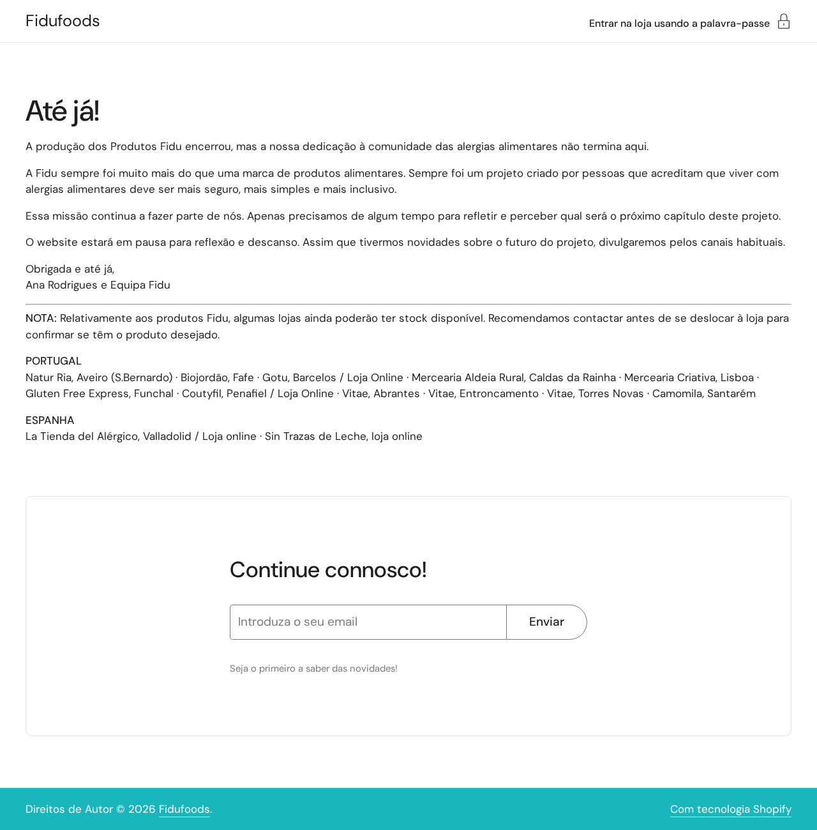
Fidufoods (63, 21)
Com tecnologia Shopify (730, 809)
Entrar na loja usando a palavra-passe (679, 23)
